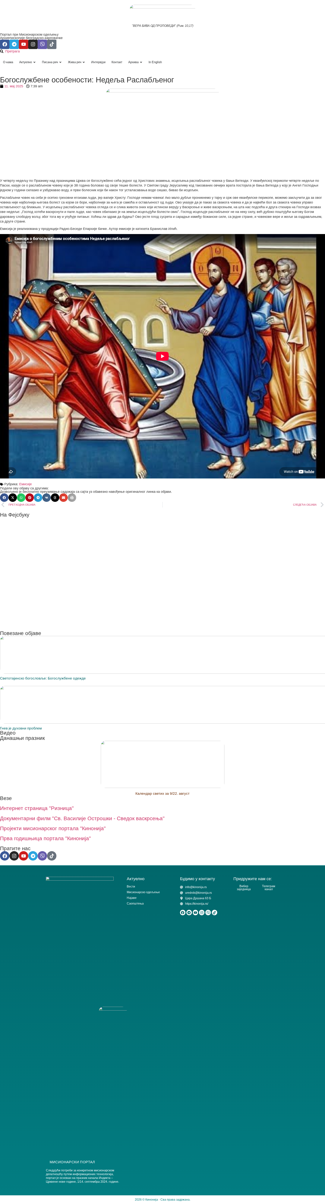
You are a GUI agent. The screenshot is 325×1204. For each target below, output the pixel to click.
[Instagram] (33, 44)
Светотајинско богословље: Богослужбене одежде (43, 678)
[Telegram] (14, 44)
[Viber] (42, 44)
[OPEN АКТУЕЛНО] (34, 62)
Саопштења (135, 903)
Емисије (25, 484)
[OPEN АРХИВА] (141, 62)
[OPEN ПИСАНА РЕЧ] (60, 62)
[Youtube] (23, 44)
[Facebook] (4, 44)
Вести (131, 886)
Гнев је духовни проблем (21, 728)
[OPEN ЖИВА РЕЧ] (83, 62)
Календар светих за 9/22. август (162, 794)
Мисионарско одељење (143, 892)
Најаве (132, 897)
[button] (4, 497)
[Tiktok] (51, 44)
